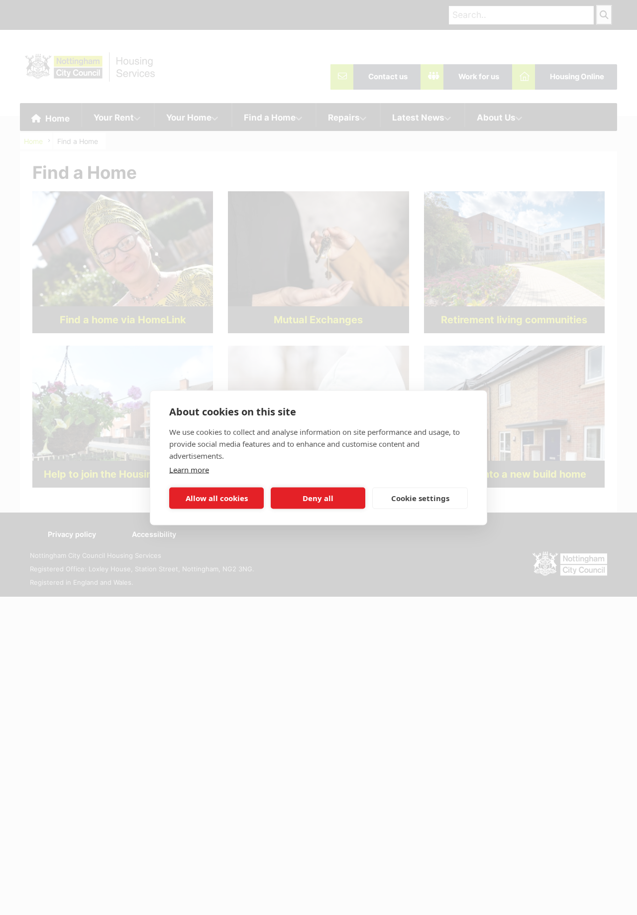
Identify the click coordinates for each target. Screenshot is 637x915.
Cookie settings (420, 498)
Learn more (189, 469)
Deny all (318, 498)
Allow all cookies (217, 498)
